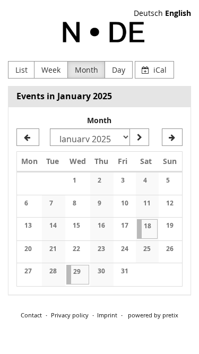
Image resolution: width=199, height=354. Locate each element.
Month (86, 70)
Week (50, 70)
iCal (159, 70)
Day (118, 70)
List (21, 70)
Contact (31, 315)
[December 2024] (27, 137)
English (178, 13)
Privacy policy (70, 315)
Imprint (107, 315)
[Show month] (139, 137)
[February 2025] (172, 137)
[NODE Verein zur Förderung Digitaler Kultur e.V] (99, 32)
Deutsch (148, 13)
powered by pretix (153, 315)
